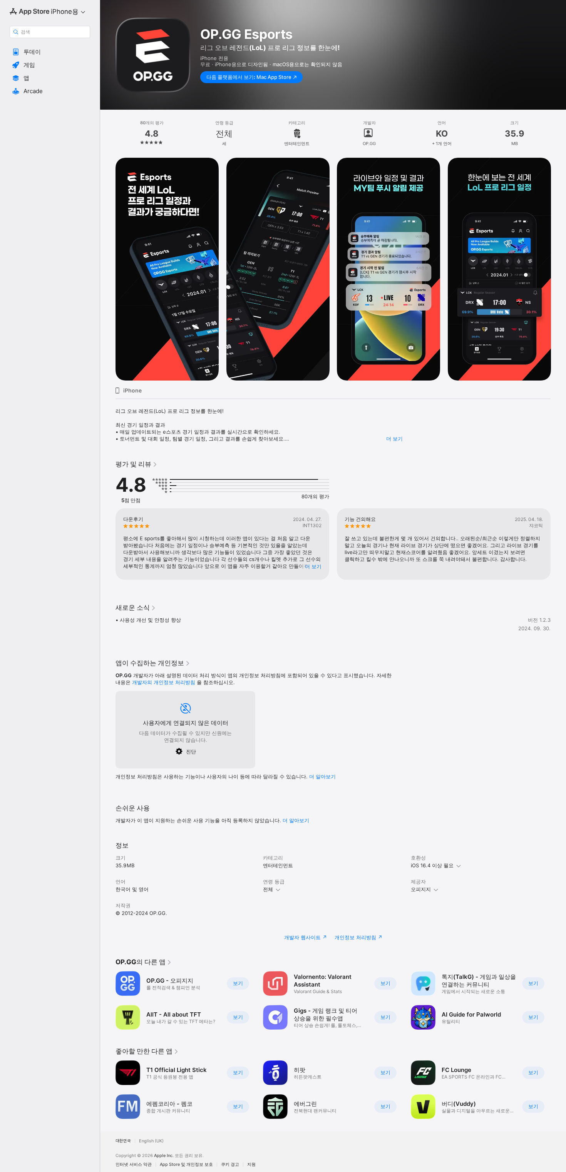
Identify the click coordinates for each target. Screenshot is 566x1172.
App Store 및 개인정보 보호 (186, 1164)
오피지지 (421, 889)
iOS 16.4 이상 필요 (432, 865)
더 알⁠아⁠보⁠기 (322, 776)
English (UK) (151, 1141)
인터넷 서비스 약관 (134, 1164)
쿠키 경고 (230, 1164)
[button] (50, 52)
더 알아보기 (296, 820)
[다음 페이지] (558, 269)
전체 (268, 889)
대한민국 (123, 1141)
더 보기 (394, 439)
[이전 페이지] (107, 269)
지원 (251, 1164)
